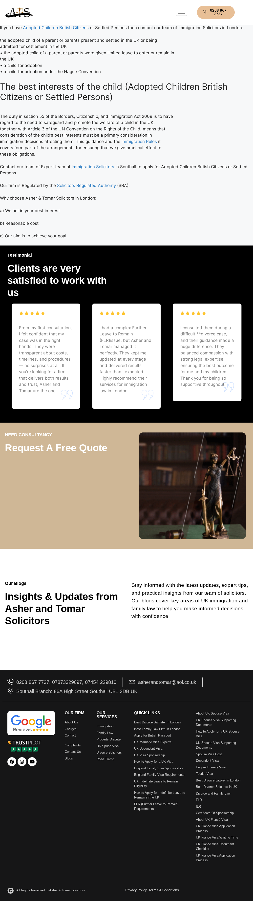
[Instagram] (22, 761)
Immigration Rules (139, 141)
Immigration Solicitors (93, 166)
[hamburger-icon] (181, 12)
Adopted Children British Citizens (56, 27)
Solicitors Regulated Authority (86, 185)
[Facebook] (11, 761)
